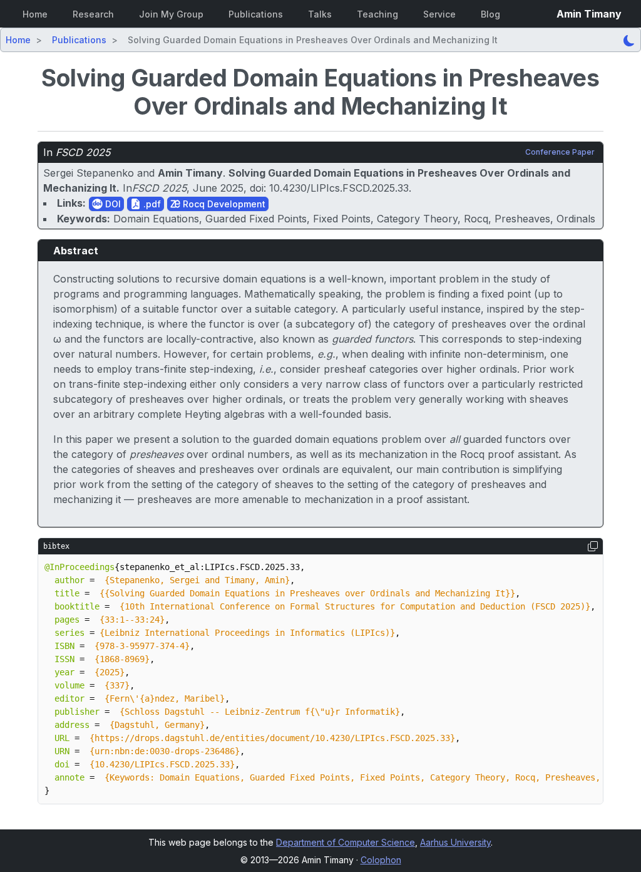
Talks (320, 14)
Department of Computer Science (345, 842)
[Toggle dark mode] (629, 40)
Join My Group (171, 14)
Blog (490, 14)
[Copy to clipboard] (593, 546)
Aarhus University (455, 842)
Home (35, 14)
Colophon (381, 859)
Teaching (377, 14)
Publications (255, 14)
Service (439, 14)
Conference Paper (560, 152)
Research (93, 14)
